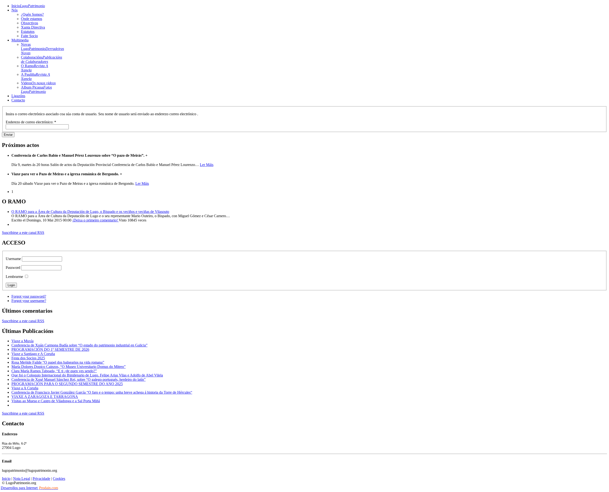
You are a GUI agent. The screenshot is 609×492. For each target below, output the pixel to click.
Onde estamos (31, 19)
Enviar (8, 134)
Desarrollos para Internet (29, 488)
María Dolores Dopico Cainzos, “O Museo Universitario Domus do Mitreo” (68, 367)
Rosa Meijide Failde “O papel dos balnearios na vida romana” (57, 362)
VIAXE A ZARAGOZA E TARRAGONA (44, 397)
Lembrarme (14, 277)
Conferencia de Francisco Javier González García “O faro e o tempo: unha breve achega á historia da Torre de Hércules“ (101, 392)
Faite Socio (29, 36)
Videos (38, 83)
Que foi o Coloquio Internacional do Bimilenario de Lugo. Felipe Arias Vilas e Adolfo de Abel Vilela (87, 375)
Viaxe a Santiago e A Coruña (33, 354)
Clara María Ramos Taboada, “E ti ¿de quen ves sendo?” (54, 371)
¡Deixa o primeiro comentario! (95, 220)
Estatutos (27, 32)
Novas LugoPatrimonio (42, 48)
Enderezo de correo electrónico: (31, 122)
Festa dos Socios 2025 (28, 358)
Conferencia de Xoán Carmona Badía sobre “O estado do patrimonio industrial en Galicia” (79, 345)
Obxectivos (29, 23)
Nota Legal (21, 479)
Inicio (28, 6)
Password (13, 268)
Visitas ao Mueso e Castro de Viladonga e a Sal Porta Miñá (55, 401)
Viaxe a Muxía (22, 341)
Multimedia (20, 40)
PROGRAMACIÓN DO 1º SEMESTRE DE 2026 (50, 349)
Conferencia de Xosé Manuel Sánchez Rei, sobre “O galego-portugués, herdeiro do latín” (78, 379)
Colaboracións (41, 59)
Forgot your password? (28, 296)
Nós (14, 10)
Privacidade (41, 479)
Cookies (59, 479)
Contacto (18, 100)
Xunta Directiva (33, 27)
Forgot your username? (28, 301)
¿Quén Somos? (32, 14)
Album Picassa (36, 89)
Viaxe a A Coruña (24, 388)
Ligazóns (18, 96)
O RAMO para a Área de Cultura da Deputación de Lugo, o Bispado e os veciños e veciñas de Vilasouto (90, 212)
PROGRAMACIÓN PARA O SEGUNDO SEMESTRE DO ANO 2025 (67, 384)
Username (13, 259)
